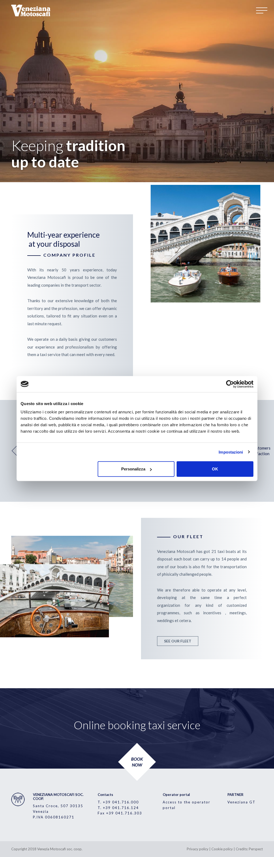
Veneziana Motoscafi (31, 10)
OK (215, 469)
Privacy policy (197, 849)
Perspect (256, 849)
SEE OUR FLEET (177, 641)
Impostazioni (231, 452)
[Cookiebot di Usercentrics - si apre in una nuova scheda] (230, 384)
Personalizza (133, 469)
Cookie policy (222, 849)
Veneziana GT (241, 802)
